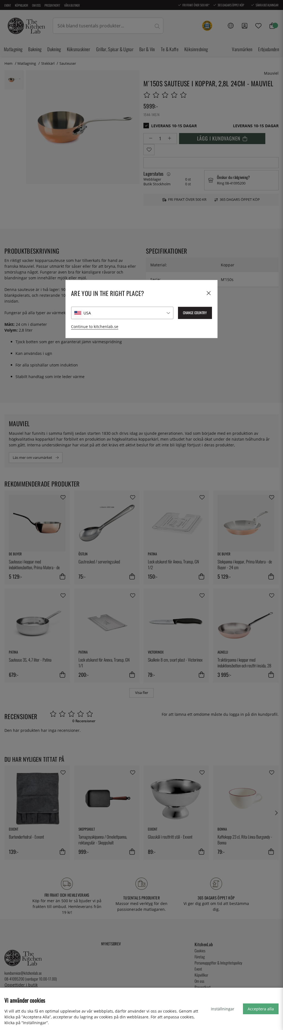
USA (87, 313)
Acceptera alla (261, 1008)
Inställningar (222, 1008)
